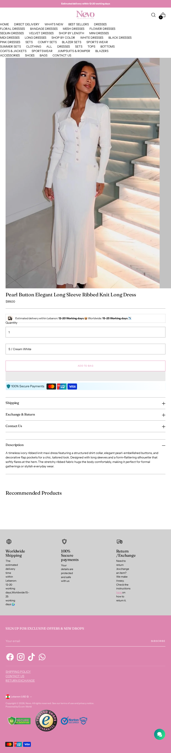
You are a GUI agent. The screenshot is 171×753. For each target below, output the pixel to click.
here (119, 592)
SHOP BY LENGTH (71, 33)
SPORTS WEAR (97, 42)
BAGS (43, 55)
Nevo (28, 703)
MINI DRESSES (99, 33)
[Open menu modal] (7, 15)
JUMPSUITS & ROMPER (74, 51)
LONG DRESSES (35, 37)
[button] (85, 376)
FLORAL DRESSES (12, 28)
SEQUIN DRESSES (12, 33)
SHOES (30, 55)
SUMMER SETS (10, 46)
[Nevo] (85, 14)
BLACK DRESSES (120, 37)
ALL (49, 46)
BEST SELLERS (78, 24)
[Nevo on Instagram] (20, 658)
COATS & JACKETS (13, 51)
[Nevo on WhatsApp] (42, 658)
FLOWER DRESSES (102, 28)
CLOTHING (33, 46)
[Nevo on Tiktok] (31, 658)
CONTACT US (62, 55)
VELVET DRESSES (41, 33)
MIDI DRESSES (10, 37)
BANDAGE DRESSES (44, 28)
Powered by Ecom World (19, 706)
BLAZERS (101, 51)
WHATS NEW (54, 24)
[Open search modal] (153, 15)
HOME (4, 24)
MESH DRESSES (73, 28)
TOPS (91, 46)
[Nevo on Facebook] (10, 658)
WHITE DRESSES (91, 37)
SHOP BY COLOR (63, 37)
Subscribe (158, 641)
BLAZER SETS (71, 42)
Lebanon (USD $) (20, 696)
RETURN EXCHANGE (20, 680)
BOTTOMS (107, 46)
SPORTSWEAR (42, 51)
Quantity (11, 322)
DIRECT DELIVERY (26, 24)
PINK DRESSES (10, 42)
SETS (29, 42)
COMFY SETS (47, 42)
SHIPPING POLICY (18, 671)
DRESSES (100, 24)
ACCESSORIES (10, 55)
